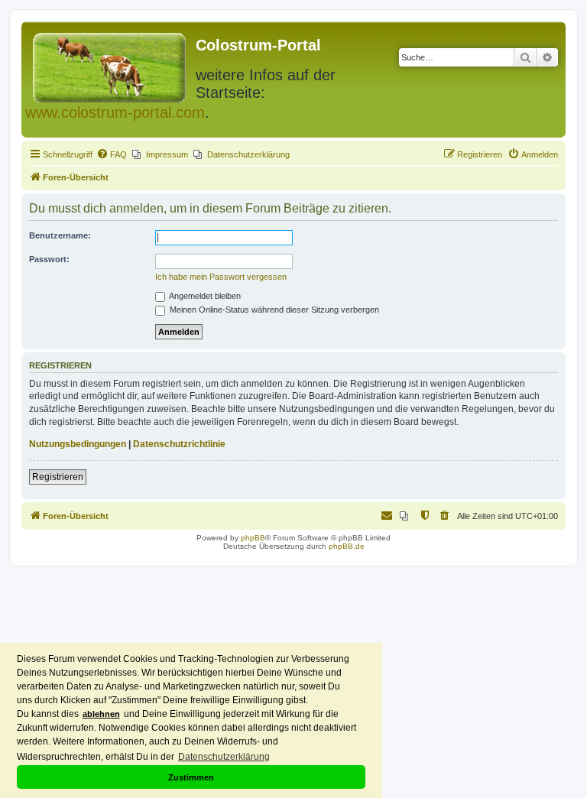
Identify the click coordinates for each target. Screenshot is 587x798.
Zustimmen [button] (191, 777)
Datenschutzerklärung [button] (224, 756)
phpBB (253, 538)
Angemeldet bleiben (204, 295)
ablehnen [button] (101, 714)
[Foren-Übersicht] (110, 64)
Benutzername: (60, 235)
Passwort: (49, 259)
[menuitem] (111, 154)
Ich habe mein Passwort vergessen (221, 276)
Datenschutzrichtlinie (179, 444)
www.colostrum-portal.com (115, 112)
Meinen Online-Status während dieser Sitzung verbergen (273, 309)
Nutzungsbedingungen (77, 444)
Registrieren (57, 477)
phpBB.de (347, 546)
